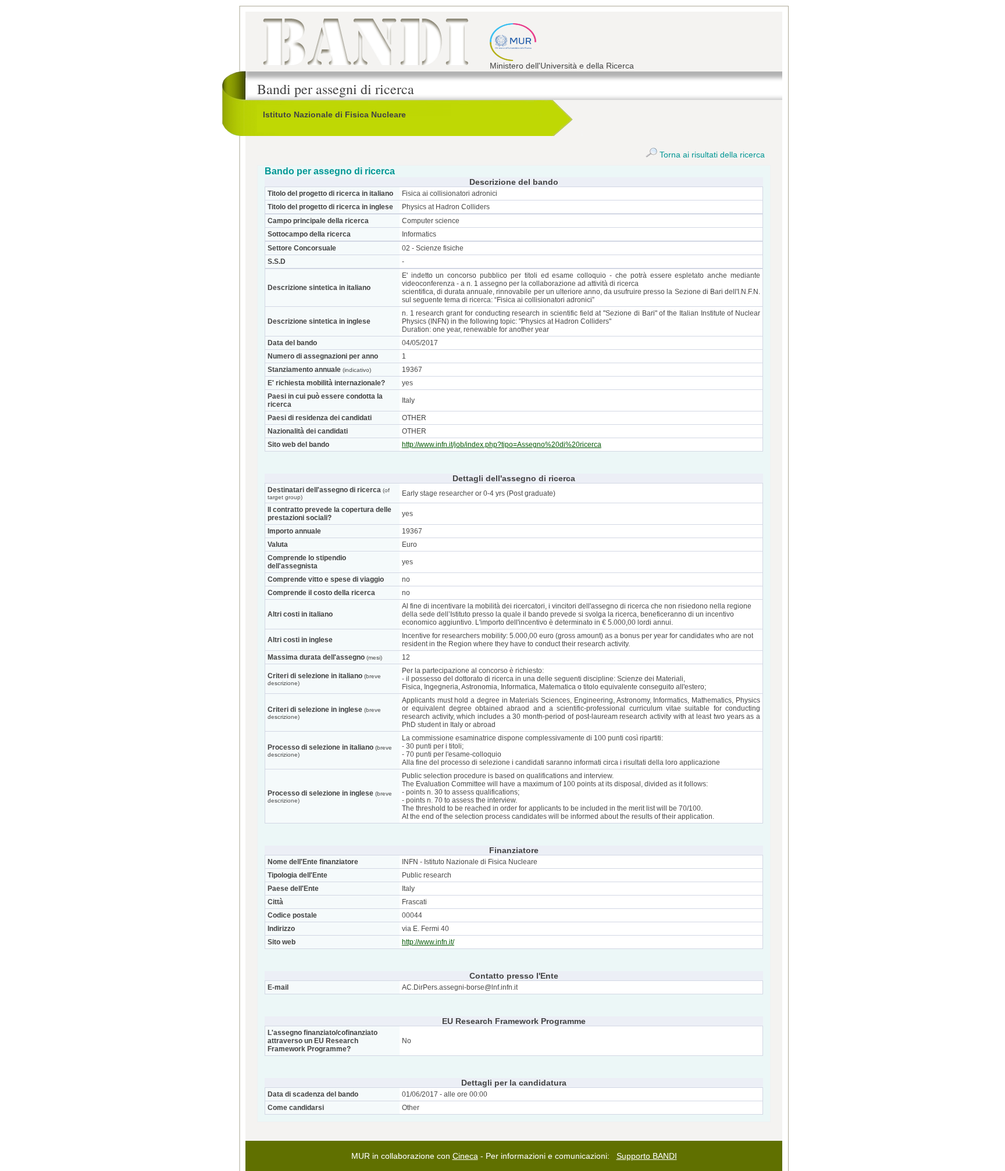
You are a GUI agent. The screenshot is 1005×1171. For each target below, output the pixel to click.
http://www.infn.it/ (428, 942)
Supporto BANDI (646, 1156)
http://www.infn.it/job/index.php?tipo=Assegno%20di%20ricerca (501, 445)
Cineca (465, 1156)
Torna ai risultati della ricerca (711, 154)
